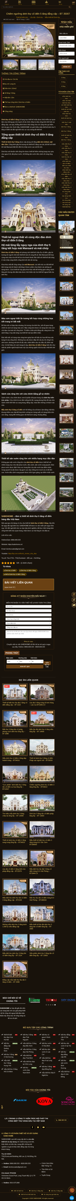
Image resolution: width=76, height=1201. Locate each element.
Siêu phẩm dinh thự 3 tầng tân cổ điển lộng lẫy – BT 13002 (41, 954)
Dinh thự (33, 4)
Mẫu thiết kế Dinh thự (52, 17)
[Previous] (5, 40)
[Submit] (69, 7)
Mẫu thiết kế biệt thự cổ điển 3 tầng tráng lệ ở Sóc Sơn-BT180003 (40, 842)
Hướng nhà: (23, 658)
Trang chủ (7, 4)
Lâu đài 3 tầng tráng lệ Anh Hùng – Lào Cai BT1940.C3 (41, 704)
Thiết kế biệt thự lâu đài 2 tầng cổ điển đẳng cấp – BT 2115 (14, 704)
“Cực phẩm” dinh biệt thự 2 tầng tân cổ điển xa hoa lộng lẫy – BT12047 (14, 787)
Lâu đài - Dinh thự (36, 17)
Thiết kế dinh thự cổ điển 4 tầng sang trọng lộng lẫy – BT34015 (14, 841)
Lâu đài (47, 4)
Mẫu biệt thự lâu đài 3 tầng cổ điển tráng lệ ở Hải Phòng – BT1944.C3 (40, 871)
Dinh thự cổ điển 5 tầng (28, 570)
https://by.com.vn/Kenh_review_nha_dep (22, 553)
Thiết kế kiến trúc (22, 17)
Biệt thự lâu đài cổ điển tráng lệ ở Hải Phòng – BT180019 (41, 899)
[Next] (52, 40)
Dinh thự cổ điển (10, 570)
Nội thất (60, 4)
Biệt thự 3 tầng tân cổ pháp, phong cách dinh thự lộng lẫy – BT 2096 (13, 731)
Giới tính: (34, 658)
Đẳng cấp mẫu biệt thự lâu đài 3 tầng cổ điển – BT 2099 (14, 981)
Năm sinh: (9, 658)
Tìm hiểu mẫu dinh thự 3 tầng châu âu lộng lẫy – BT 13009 (13, 815)
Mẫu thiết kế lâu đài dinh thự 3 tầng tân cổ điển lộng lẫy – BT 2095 (40, 927)
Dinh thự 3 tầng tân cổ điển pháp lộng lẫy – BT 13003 (41, 815)
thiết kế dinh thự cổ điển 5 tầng (15, 574)
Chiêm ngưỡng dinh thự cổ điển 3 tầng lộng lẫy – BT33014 (41, 786)
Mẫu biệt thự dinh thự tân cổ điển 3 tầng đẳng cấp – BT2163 (14, 899)
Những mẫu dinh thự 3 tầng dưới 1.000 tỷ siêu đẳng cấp (14, 926)
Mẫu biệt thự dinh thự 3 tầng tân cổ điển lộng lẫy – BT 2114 (14, 954)
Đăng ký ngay (28, 641)
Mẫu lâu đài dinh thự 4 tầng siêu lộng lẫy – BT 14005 (41, 730)
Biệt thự (20, 4)
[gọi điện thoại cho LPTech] (72, 1190)
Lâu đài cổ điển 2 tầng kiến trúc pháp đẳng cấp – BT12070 (14, 870)
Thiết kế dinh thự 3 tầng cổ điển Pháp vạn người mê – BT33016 (41, 759)
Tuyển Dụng (46, 1175)
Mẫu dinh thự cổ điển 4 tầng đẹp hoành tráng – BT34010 (14, 759)
